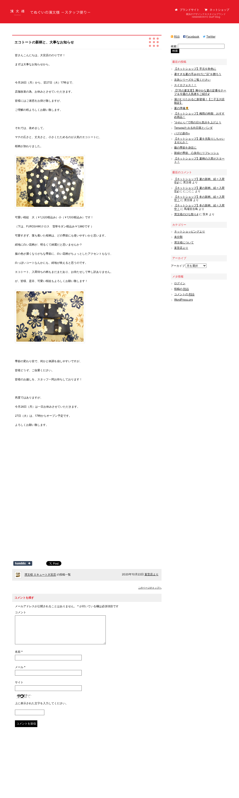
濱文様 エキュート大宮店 (40, 574)
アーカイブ (178, 265)
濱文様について (184, 242)
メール (20, 667)
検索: (174, 46)
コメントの (184, 294)
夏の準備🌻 (181, 108)
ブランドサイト (189, 9)
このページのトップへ (150, 587)
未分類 (178, 237)
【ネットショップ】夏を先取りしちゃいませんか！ (199, 140)
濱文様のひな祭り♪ (186, 214)
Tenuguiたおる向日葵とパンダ (193, 127)
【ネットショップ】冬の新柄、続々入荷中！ (199, 198)
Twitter (210, 36)
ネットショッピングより (189, 231)
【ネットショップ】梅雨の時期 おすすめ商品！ (199, 115)
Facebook (192, 36)
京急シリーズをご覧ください (192, 79)
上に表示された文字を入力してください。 (41, 703)
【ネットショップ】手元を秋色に (195, 68)
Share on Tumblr (22, 563)
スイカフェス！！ (185, 85)
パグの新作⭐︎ (182, 133)
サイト (19, 682)
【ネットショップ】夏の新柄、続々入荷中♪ (199, 180)
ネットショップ (219, 9)
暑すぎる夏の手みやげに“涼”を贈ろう (197, 74)
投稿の (181, 289)
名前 (19, 651)
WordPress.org (183, 299)
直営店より (151, 574)
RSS (177, 36)
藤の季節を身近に (185, 147)
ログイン (179, 283)
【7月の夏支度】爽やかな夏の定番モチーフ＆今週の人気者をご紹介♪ (200, 92)
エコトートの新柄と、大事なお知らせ (44, 42)
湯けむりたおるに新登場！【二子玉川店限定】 (199, 100)
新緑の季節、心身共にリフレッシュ (196, 153)
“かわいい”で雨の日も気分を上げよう (197, 122)
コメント (20, 612)
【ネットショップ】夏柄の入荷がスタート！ (199, 160)
